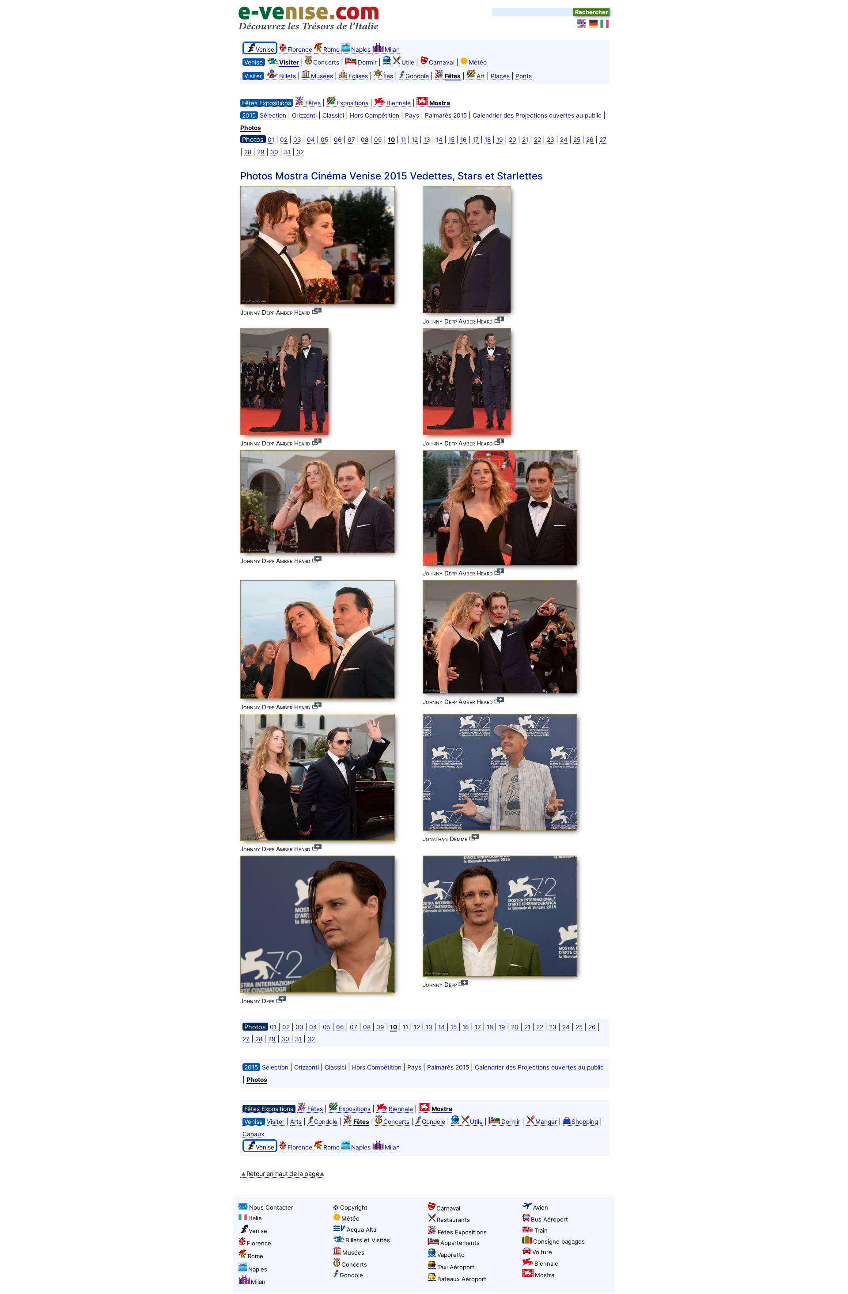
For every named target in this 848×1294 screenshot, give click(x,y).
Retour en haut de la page (282, 1173)
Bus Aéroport (549, 1219)
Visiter (275, 1121)
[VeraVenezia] (605, 23)
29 (261, 152)
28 (247, 152)
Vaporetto (451, 1254)
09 (378, 139)
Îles (388, 76)
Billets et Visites (367, 1240)
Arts (296, 1121)
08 (364, 139)
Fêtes (313, 103)
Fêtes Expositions (462, 1232)
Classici (333, 115)
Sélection (273, 115)
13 (427, 139)
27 (602, 139)
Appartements (460, 1242)
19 (499, 139)
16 (463, 139)
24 (564, 139)
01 (271, 139)
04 (311, 139)
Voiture (542, 1252)
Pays (412, 115)
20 (512, 139)
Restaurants (453, 1219)
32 (300, 152)
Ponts (523, 76)
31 (287, 152)
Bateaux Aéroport (461, 1279)
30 (274, 152)
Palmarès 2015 (446, 115)
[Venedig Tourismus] (593, 23)
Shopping (585, 1121)
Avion (540, 1207)
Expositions (352, 103)
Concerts (326, 62)
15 (451, 139)
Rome (331, 49)
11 (403, 139)
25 (576, 139)
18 (488, 139)
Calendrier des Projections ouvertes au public (537, 115)
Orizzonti (304, 115)
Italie (255, 1218)
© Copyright (350, 1207)
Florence (300, 49)
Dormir (367, 62)
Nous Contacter (271, 1207)
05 (324, 139)
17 (476, 139)
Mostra (544, 1275)
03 (297, 139)
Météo (478, 62)
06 (338, 139)
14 (439, 139)
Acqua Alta (361, 1229)
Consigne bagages (559, 1241)
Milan (392, 49)
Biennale (398, 103)
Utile (407, 62)
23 (550, 139)
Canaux (253, 1134)
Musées (322, 76)
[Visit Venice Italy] (582, 23)
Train (541, 1230)
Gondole (417, 76)
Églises (358, 76)
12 (415, 139)
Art (481, 76)
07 (351, 139)
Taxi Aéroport (455, 1267)
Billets (287, 76)
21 (525, 139)
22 (537, 139)
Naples (361, 49)
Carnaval (441, 62)
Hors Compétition (374, 115)
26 (590, 139)
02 (284, 139)
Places (500, 76)
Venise (258, 1230)
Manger (546, 1121)
